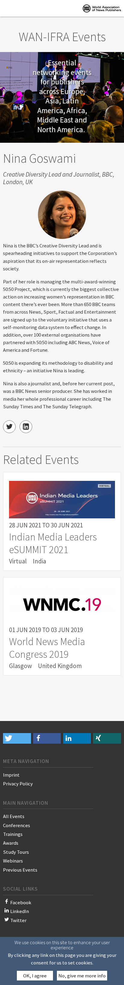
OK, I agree (35, 975)
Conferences (16, 825)
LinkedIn (19, 911)
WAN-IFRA (102, 8)
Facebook (20, 902)
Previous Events (20, 869)
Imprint (11, 774)
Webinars (13, 860)
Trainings (13, 834)
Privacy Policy (18, 783)
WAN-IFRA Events (62, 36)
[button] (17, 738)
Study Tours (16, 852)
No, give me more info (82, 975)
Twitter (18, 920)
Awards (10, 843)
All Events (13, 816)
